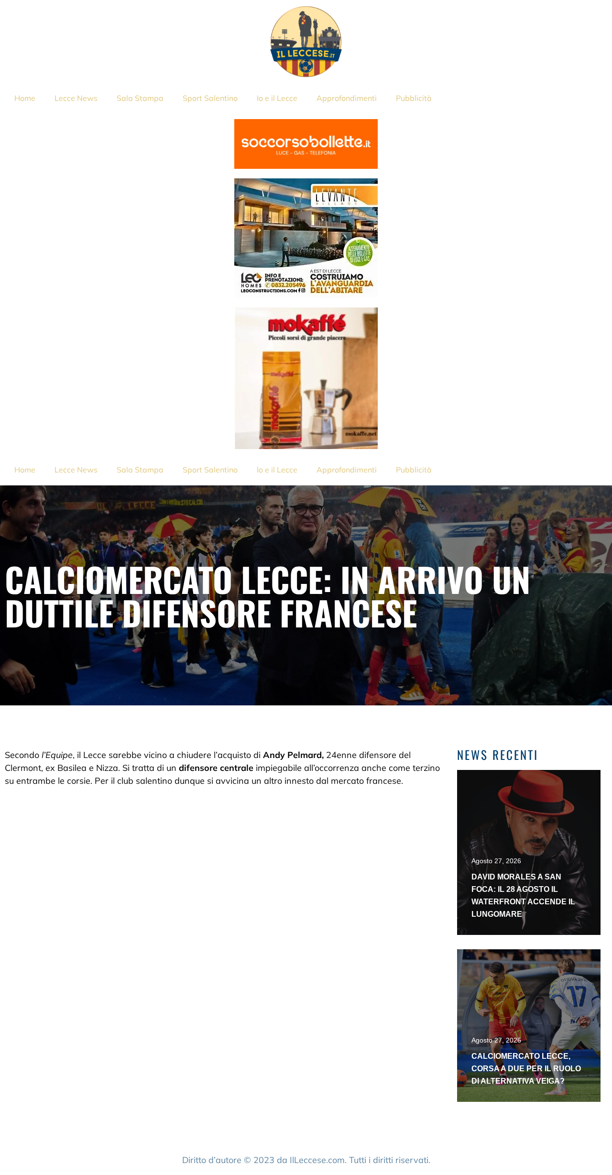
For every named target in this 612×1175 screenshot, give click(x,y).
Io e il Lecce (277, 98)
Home (24, 98)
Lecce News (76, 98)
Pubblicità (414, 98)
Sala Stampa (140, 98)
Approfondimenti (347, 98)
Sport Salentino (210, 98)
